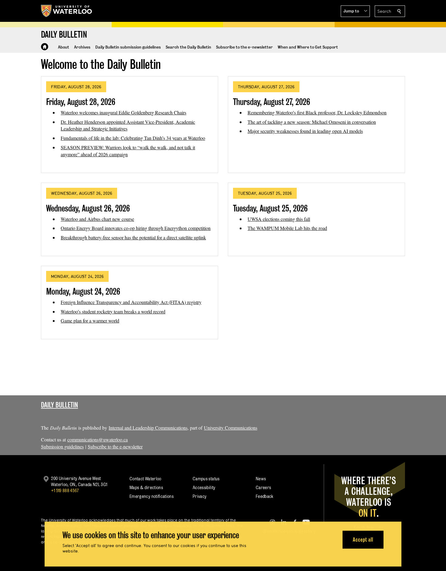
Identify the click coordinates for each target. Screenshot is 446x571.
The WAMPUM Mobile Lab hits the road (287, 228)
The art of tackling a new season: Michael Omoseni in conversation (312, 122)
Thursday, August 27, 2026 (271, 101)
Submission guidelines (62, 446)
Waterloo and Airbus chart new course (97, 219)
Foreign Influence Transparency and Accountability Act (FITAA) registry (131, 302)
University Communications (230, 427)
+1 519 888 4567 (65, 490)
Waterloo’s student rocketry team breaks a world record (113, 311)
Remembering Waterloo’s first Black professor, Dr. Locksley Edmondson (317, 112)
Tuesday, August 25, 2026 (270, 208)
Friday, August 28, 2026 (80, 101)
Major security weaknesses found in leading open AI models (305, 131)
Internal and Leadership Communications (148, 427)
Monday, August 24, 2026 (83, 291)
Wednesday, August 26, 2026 (88, 208)
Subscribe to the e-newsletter (115, 446)
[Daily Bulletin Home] (44, 46)
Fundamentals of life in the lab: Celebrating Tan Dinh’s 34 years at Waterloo (133, 138)
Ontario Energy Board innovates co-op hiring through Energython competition (136, 228)
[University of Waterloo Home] (67, 11)
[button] (355, 11)
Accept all (363, 539)
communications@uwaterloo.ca (97, 439)
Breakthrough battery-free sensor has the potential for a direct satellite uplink (133, 237)
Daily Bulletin (59, 405)
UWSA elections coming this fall (279, 219)
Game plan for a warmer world (90, 320)
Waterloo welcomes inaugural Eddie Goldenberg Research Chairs (123, 112)
